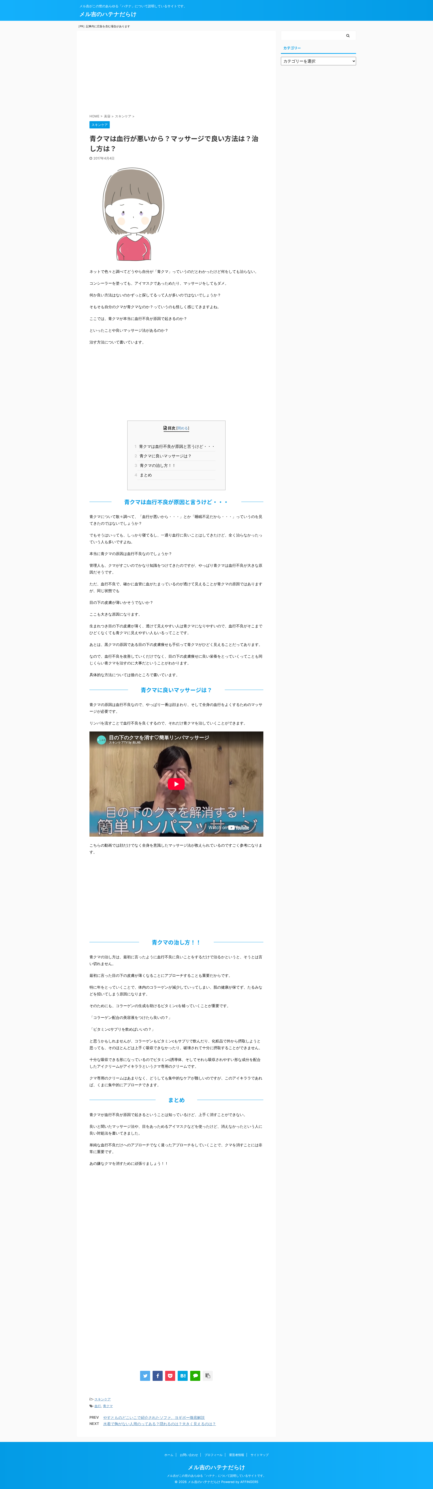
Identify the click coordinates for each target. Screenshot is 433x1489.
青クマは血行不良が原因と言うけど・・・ (176, 446)
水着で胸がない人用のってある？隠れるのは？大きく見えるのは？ (159, 1423)
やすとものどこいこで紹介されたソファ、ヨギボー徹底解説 (154, 1417)
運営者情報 (236, 1455)
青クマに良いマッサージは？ (164, 455)
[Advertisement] (176, 73)
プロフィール (213, 1455)
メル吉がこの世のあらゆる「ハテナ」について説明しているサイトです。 (216, 1475)
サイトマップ (260, 1455)
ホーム (168, 1455)
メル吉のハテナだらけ (108, 14)
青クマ (108, 1406)
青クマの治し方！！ (157, 465)
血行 (97, 1406)
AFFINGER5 (249, 1482)
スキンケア (102, 1399)
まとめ (145, 474)
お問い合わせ (189, 1455)
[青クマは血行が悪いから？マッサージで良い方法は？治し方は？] (183, 1376)
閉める (182, 428)
